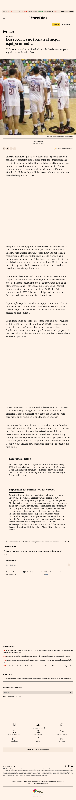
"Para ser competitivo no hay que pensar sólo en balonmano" (33, 551)
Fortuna (8, 31)
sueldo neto (61, 727)
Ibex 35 (5, 11)
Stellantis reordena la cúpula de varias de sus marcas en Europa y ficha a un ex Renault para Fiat (40, 666)
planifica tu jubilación (14, 734)
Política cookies (27, 781)
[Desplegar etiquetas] (69, 564)
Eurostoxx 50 (49, 11)
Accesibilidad (60, 781)
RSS (32, 783)
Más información (11, 574)
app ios (38, 741)
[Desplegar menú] (4, 18)
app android (61, 741)
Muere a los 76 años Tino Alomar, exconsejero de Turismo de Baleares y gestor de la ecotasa (38, 656)
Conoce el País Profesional (38, 749)
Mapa (29, 783)
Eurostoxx (11, 696)
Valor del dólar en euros (67, 11)
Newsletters (37, 783)
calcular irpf (14, 727)
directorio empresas (61, 734)
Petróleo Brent (33, 11)
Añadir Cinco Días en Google (64, 148)
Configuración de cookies (38, 781)
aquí (46, 574)
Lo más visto (7, 674)
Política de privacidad (50, 781)
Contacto (14, 781)
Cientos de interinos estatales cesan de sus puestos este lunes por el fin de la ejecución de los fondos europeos (37, 678)
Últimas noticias (9, 646)
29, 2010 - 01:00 (38, 143)
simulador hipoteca (38, 727)
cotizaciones (14, 741)
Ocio (7, 565)
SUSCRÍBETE (55, 24)
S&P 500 (18, 11)
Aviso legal (19, 781)
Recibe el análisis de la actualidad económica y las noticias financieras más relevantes (34, 542)
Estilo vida (13, 565)
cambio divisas (38, 734)
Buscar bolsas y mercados (12, 687)
